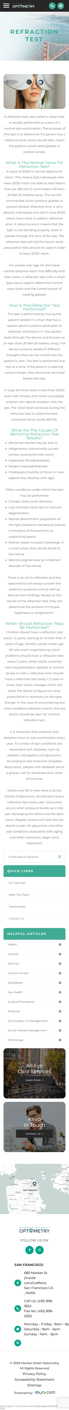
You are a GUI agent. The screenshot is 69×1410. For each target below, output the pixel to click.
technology (15, 1040)
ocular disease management (27, 1030)
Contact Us (16, 918)
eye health (15, 992)
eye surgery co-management (28, 1020)
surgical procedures (21, 1001)
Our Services (17, 882)
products (14, 1011)
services (13, 963)
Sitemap (34, 1385)
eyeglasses (15, 982)
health (12, 944)
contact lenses (18, 973)
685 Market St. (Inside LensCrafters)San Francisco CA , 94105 (38, 1283)
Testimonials (17, 906)
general (13, 954)
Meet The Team (19, 894)
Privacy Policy (34, 1374)
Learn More (33, 1080)
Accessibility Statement (34, 1380)
